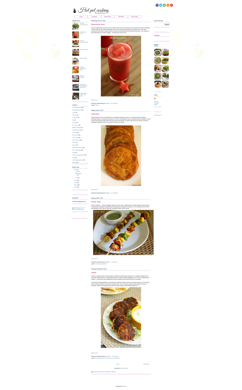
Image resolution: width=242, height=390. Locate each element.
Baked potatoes (82, 76)
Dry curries (75, 125)
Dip (73, 120)
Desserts (74, 117)
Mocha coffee (83, 58)
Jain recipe (75, 137)
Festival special (76, 130)
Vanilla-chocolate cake (84, 41)
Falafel (93, 273)
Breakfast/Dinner (76, 110)
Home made (75, 135)
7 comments (114, 262)
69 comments (114, 103)
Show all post (157, 115)
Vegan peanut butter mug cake (83, 95)
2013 (75, 182)
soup (73, 157)
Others (74, 142)
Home (81, 16)
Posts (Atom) (124, 368)
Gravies (74, 132)
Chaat (106, 358)
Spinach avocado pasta (84, 24)
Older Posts (146, 364)
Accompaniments (99, 358)
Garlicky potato (84, 49)
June (76, 171)
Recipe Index (107, 16)
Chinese (74, 115)
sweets (74, 162)
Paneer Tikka (96, 202)
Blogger (124, 386)
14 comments (115, 356)
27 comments (114, 193)
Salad (73, 152)
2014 (75, 180)
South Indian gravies (77, 160)
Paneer (74, 145)
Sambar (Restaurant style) (83, 68)
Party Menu (121, 16)
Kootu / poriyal (76, 140)
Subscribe (94, 16)
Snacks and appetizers (101, 264)
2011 (75, 187)
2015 (75, 169)
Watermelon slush (98, 24)
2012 (75, 185)
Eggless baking (76, 127)
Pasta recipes (134, 16)
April (76, 177)
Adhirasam (95, 114)
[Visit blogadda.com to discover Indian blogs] (80, 209)
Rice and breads (76, 150)
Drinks (97, 105)
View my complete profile (156, 103)
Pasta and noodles (77, 147)
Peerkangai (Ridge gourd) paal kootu (83, 86)
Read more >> (95, 100)
